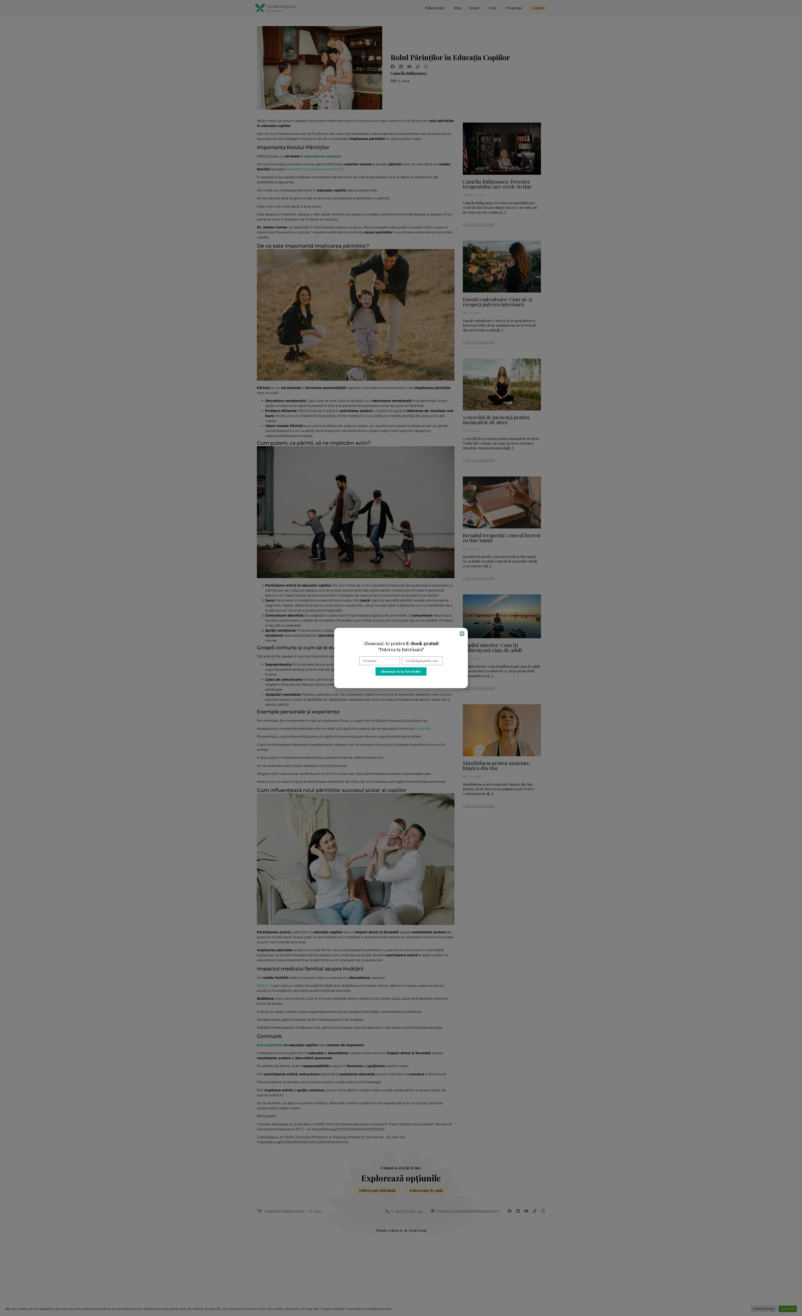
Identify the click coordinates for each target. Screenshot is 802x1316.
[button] (462, 633)
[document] (401, 658)
